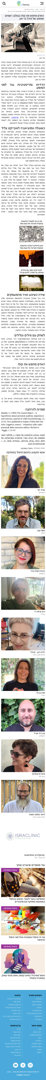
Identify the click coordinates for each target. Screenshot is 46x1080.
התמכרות (38, 1019)
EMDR (39, 1049)
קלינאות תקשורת (36, 1035)
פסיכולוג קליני (37, 1002)
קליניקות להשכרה (14, 1005)
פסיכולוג (39, 999)
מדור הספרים (16, 1010)
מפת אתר (17, 1055)
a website (23, 1074)
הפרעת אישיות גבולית (34, 1013)
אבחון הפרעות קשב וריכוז (12, 1016)
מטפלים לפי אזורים (14, 999)
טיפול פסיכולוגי (36, 1046)
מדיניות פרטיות (15, 1038)
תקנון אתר (17, 1035)
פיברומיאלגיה (37, 1010)
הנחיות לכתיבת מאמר (13, 1046)
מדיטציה (15, 117)
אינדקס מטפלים (15, 1019)
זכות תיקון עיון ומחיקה (13, 1043)
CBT (40, 1029)
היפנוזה (39, 1052)
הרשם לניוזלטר (15, 1052)
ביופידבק (39, 1041)
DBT (40, 1038)
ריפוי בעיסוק (37, 1032)
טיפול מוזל (17, 1002)
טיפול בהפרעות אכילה (13, 1007)
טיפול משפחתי (36, 1043)
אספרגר (39, 1007)
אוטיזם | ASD (37, 1005)
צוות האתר (17, 1032)
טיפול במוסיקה (27, 448)
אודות (19, 1029)
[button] (4, 3)
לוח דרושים (17, 1013)
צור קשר (18, 1049)
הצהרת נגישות (16, 1041)
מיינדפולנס (38, 1016)
